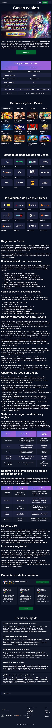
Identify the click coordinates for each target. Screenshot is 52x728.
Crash (31, 108)
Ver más (26, 608)
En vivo (19, 108)
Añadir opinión (42, 582)
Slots (44, 108)
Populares (6, 108)
